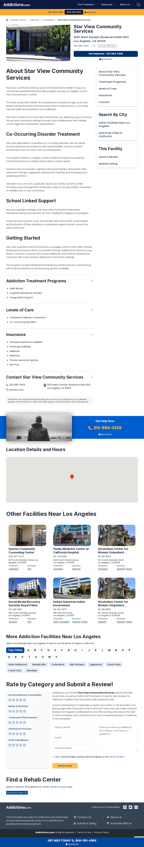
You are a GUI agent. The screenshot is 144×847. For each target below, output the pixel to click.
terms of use (116, 756)
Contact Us (84, 817)
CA (94, 41)
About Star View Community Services (112, 73)
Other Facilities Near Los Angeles (114, 124)
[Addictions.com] (7, 19)
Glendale (32, 670)
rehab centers (50, 786)
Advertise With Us (121, 823)
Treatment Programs (112, 82)
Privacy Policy (101, 832)
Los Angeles (48, 19)
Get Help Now (55, 12)
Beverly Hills (39, 664)
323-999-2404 (81, 45)
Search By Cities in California (110, 134)
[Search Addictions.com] (138, 4)
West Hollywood (17, 664)
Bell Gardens (77, 664)
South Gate (114, 664)
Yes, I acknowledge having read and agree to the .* (89, 756)
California (34, 19)
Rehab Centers (19, 19)
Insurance (105, 95)
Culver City (14, 670)
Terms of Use (84, 832)
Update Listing (108, 163)
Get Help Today (72, 840)
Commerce (57, 664)
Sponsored (91, 12)
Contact (104, 102)
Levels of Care (108, 88)
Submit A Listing (86, 823)
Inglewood (96, 664)
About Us (116, 817)
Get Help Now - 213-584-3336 (106, 53)
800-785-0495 (74, 12)
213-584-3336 (107, 428)
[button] (72, 477)
